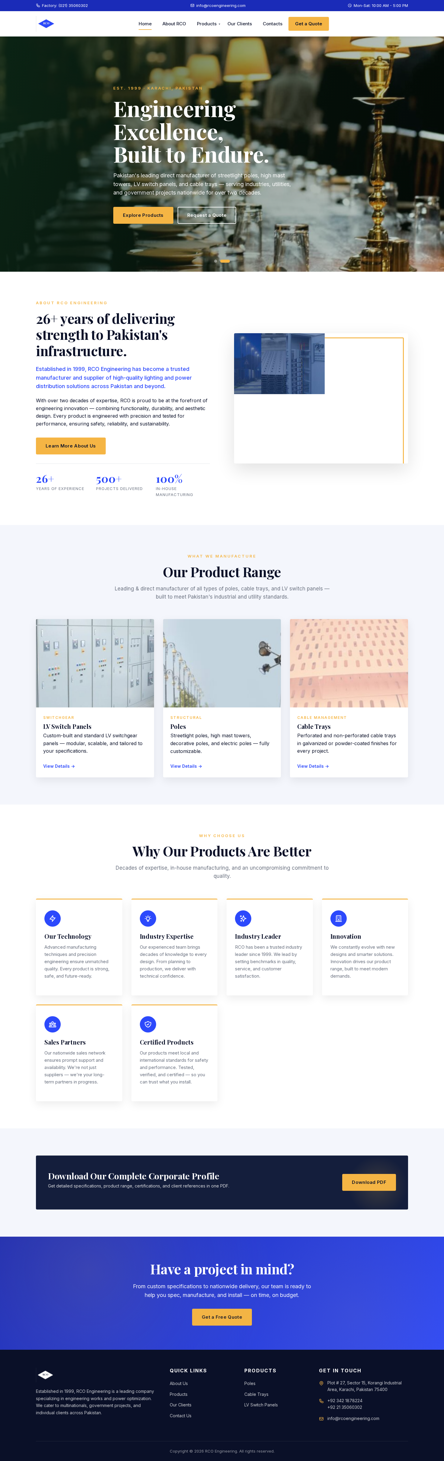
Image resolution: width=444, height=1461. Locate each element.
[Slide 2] (225, 261)
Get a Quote (308, 24)
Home (145, 24)
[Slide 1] (215, 261)
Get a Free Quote (222, 1317)
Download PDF (369, 1182)
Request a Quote (207, 215)
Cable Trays (256, 1394)
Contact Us (180, 1415)
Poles (250, 1383)
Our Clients (239, 24)
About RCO (174, 24)
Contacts (272, 24)
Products (207, 24)
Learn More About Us (71, 446)
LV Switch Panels (261, 1404)
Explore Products (143, 215)
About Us (179, 1383)
